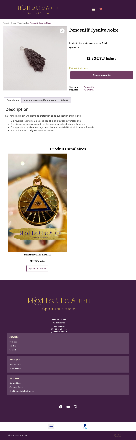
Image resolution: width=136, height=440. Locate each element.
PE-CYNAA (89, 90)
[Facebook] (60, 406)
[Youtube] (68, 406)
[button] (93, 9)
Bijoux (13, 23)
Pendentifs (23, 23)
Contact (12, 350)
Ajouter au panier (102, 75)
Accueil (6, 23)
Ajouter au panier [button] (37, 268)
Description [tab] (13, 100)
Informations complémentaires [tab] (40, 100)
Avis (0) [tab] (64, 100)
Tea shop (12, 346)
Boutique (13, 342)
